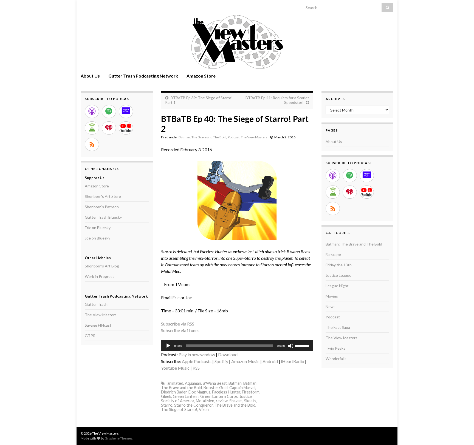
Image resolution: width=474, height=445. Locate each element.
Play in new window (197, 354)
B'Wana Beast (215, 383)
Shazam (235, 400)
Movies (332, 296)
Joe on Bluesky (97, 238)
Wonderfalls (336, 358)
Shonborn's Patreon (102, 206)
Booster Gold (216, 387)
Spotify (221, 361)
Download (228, 354)
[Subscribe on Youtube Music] (126, 128)
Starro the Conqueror (193, 405)
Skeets (250, 400)
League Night (337, 285)
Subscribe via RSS (177, 323)
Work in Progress (99, 276)
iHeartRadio (292, 361)
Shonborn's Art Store (103, 196)
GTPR (90, 335)
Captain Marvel (242, 387)
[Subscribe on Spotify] (109, 111)
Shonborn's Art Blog (102, 266)
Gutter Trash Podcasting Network (143, 75)
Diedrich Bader (174, 392)
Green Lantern (186, 396)
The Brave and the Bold (235, 405)
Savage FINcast (98, 325)
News (330, 306)
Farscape (333, 254)
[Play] (168, 346)
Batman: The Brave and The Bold (202, 137)
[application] (237, 345)
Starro (167, 405)
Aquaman (193, 383)
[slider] (303, 345)
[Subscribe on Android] (92, 128)
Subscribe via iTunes (180, 330)
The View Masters (254, 137)
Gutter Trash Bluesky (103, 217)
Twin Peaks (335, 348)
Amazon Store (201, 75)
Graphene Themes (118, 438)
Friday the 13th (339, 265)
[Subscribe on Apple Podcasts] (92, 111)
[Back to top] (462, 433)
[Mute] (291, 346)
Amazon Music (245, 361)
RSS (196, 367)
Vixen (204, 409)
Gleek (166, 396)
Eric (176, 297)
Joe (188, 297)
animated (175, 383)
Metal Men (205, 400)
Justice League (338, 275)
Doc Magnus (199, 392)
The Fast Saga (338, 327)
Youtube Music (175, 367)
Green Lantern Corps (219, 396)
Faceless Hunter (226, 392)
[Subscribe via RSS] (92, 144)
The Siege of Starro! (179, 409)
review (222, 400)
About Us (90, 75)
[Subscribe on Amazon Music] (126, 111)
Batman (235, 383)
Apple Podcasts (196, 361)
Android (270, 361)
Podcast (233, 137)
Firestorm (250, 392)
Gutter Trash (96, 304)
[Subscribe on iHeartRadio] (109, 128)
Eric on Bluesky (98, 227)
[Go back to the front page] (237, 42)
